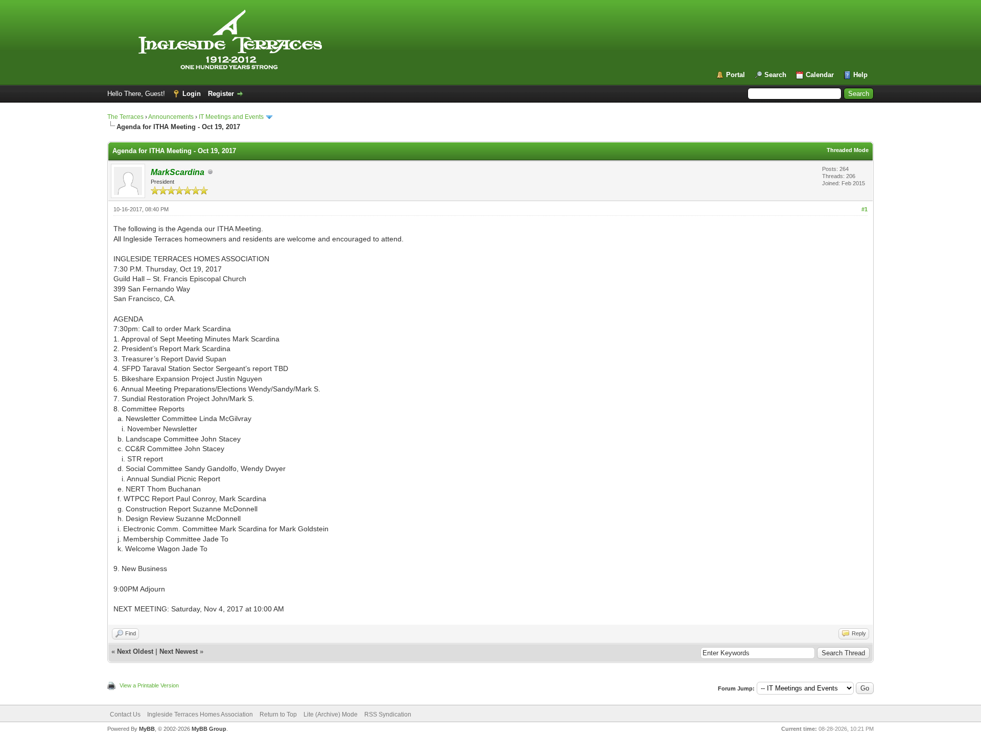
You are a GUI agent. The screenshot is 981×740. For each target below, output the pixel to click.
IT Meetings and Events (231, 116)
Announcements (171, 116)
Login (191, 93)
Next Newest (178, 651)
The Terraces (125, 116)
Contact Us (125, 714)
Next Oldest (135, 651)
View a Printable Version (149, 685)
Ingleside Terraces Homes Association (200, 714)
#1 (864, 209)
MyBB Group (209, 729)
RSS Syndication (387, 714)
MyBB (147, 729)
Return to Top (278, 714)
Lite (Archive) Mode (330, 714)
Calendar (820, 75)
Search (775, 75)
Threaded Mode (848, 150)
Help (860, 75)
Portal (735, 75)
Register (221, 93)
